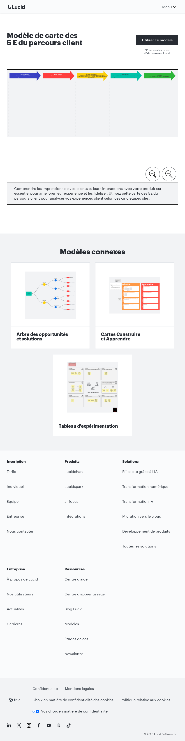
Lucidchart (74, 471)
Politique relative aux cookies (145, 700)
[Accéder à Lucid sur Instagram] (29, 725)
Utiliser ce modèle (157, 40)
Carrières (14, 624)
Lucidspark (74, 486)
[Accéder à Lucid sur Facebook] (39, 725)
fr (15, 700)
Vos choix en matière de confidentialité (74, 711)
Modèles (72, 624)
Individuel (15, 486)
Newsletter (74, 653)
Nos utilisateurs (20, 594)
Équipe (12, 501)
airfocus (72, 501)
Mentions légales (79, 688)
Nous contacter (20, 531)
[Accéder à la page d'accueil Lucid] (22, 6)
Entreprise (15, 516)
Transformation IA (137, 501)
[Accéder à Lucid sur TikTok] (68, 725)
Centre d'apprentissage (85, 594)
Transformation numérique (145, 486)
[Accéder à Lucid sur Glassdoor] (58, 725)
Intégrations (75, 516)
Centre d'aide (76, 579)
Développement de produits (146, 531)
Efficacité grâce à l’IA (140, 471)
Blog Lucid (74, 609)
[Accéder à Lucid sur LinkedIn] (9, 725)
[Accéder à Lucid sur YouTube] (48, 725)
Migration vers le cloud (141, 516)
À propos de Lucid (22, 579)
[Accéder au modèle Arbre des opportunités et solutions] (50, 306)
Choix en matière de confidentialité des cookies (72, 700)
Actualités (15, 609)
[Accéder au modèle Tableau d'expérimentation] (92, 395)
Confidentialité (45, 688)
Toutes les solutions (139, 546)
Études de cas (76, 639)
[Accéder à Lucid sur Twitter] (19, 725)
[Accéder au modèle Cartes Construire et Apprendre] (134, 306)
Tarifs (11, 471)
